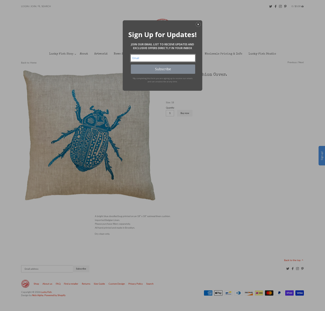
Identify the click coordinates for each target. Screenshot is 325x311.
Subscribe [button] (163, 69)
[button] (198, 24)
